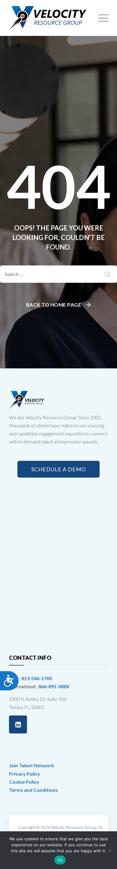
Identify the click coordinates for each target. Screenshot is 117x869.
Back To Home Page (54, 305)
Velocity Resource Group (73, 827)
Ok (60, 860)
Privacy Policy (24, 774)
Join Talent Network (31, 765)
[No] (109, 850)
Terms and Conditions (33, 790)
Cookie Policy (24, 782)
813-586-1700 (36, 678)
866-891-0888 (53, 686)
